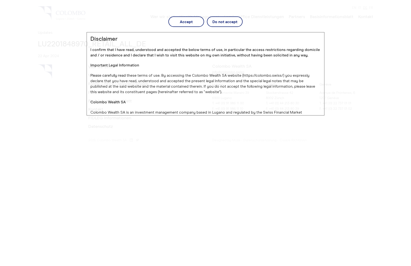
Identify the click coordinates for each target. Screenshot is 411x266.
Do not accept (224, 22)
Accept (186, 22)
